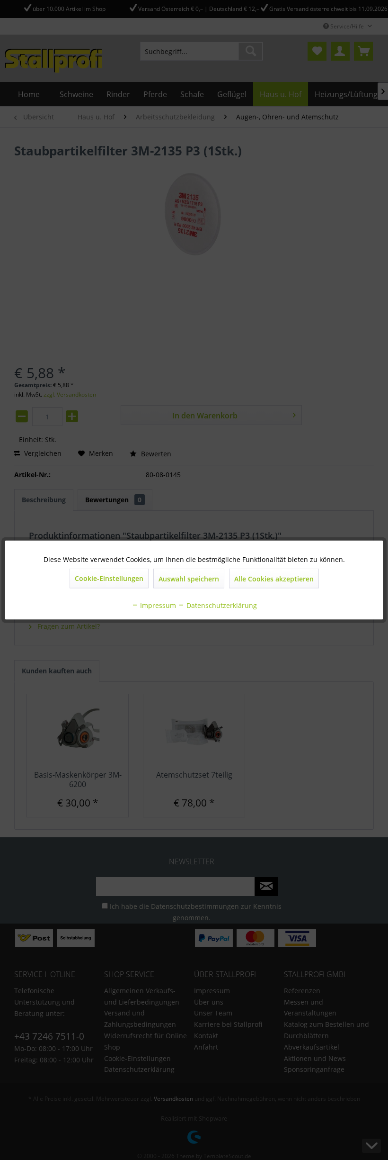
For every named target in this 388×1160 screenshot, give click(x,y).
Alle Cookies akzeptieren (274, 578)
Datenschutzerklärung (221, 605)
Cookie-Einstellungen (109, 578)
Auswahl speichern (189, 578)
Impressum (157, 605)
